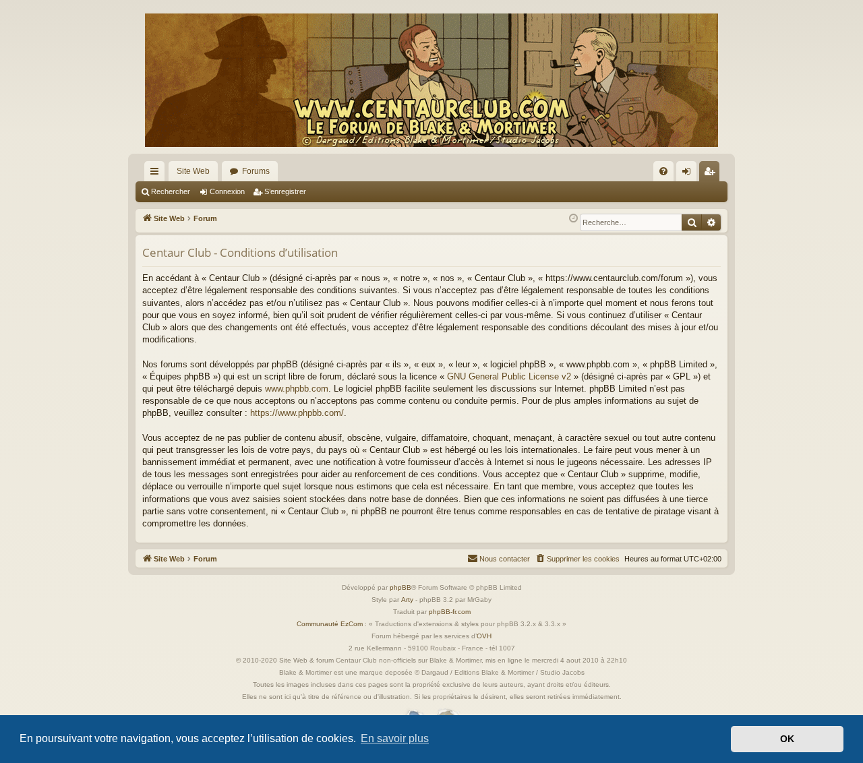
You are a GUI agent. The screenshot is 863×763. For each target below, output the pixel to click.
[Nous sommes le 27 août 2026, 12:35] (573, 218)
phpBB (400, 587)
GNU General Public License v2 (509, 376)
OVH (484, 636)
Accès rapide (157, 173)
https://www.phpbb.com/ (297, 413)
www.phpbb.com (296, 389)
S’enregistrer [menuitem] (712, 173)
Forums (256, 171)
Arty (407, 599)
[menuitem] (663, 171)
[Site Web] (431, 80)
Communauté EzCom (330, 624)
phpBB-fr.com (450, 611)
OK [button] (787, 738)
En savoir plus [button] (395, 738)
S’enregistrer (285, 191)
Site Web (193, 171)
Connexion (227, 191)
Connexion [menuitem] (689, 173)
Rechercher (170, 191)
